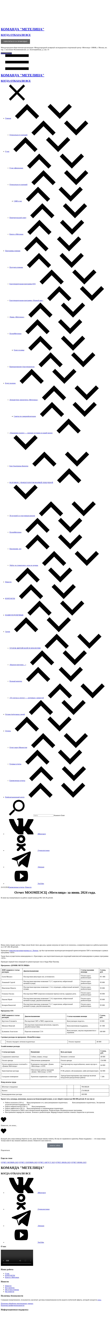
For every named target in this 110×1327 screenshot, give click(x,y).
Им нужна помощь (12, 1290)
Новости (8, 582)
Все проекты (10, 1288)
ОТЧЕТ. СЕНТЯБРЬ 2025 (28, 1162)
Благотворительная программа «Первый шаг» (26, 300)
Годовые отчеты (15, 764)
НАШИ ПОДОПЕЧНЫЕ (14, 615)
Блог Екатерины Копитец (18, 466)
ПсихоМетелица (15, 333)
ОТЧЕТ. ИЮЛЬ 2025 (63, 1162)
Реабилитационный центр (14, 797)
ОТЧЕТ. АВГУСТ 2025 (46, 1162)
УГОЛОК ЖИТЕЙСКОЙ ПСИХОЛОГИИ (25, 648)
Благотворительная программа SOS (22, 284)
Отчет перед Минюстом (18, 747)
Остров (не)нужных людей (15, 714)
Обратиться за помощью (15, 41)
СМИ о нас (18, 201)
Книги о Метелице (16, 234)
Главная (8, 118)
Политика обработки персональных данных (17, 1303)
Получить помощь (16, 267)
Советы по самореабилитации (25, 416)
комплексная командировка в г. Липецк (23, 950)
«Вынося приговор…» (17, 665)
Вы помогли (9, 1291)
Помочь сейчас (6, 53)
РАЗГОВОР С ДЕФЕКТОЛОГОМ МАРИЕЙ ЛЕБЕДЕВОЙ (31, 482)
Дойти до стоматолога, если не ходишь (23, 565)
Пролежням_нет (15, 549)
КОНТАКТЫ (10, 598)
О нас (7, 151)
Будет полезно (10, 383)
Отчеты (8, 731)
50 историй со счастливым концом (22, 516)
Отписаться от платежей (18, 135)
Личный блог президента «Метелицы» (23, 400)
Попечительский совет (17, 218)
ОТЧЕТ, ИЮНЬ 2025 (78, 1162)
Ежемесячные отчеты (17, 780)
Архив (7, 631)
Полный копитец (15, 681)
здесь (99, 1300)
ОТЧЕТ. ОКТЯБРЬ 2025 (9, 1162)
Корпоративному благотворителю (21, 367)
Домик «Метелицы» (16, 317)
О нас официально (16, 168)
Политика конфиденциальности (12, 1305)
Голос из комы (19, 350)
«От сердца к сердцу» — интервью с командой (26, 698)
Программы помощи (12, 251)
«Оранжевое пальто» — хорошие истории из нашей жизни (31, 433)
